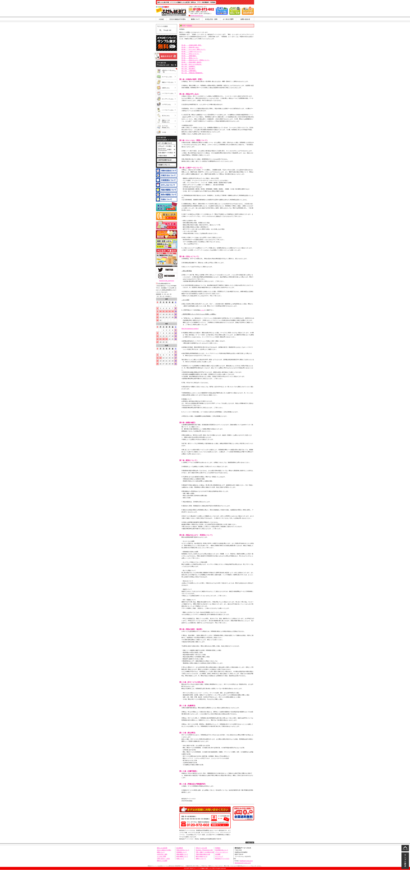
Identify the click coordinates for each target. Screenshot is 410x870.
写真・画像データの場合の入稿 (205, 852)
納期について (161, 852)
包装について (180, 858)
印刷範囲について (181, 852)
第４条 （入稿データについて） (192, 51)
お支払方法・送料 (162, 854)
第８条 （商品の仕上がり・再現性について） (196, 60)
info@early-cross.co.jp (246, 861)
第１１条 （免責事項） (189, 66)
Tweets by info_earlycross (166, 280)
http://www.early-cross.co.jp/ (243, 863)
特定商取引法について (221, 850)
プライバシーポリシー (221, 852)
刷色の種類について (182, 856)
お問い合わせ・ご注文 (163, 858)
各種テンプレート (201, 858)
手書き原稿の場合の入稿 (203, 854)
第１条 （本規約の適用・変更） (192, 45)
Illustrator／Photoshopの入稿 (204, 850)
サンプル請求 (405, 860)
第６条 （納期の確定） (189, 56)
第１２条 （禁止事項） (189, 68)
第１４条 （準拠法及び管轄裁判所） (192, 73)
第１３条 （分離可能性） (189, 71)
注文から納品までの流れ (164, 850)
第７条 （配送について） (190, 58)
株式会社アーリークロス (222, 858)
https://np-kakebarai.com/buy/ (190, 328)
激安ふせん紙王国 (162, 848)
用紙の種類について (182, 854)
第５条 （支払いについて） (190, 53)
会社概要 (217, 854)
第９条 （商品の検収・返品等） (192, 62)
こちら (202, 310)
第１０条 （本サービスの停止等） (192, 64)
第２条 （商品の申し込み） (190, 47)
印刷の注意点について (182, 850)
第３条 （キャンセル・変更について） (194, 49)
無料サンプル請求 (162, 860)
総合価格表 (179, 848)
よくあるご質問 (161, 856)
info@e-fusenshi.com (197, 15)
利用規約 (217, 848)
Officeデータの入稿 (201, 848)
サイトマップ (219, 856)
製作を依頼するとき (201, 856)
